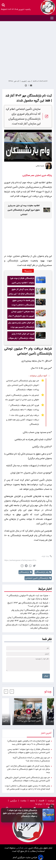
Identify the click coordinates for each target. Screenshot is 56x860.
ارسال (46, 676)
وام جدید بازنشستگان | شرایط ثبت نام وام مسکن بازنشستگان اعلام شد (27, 626)
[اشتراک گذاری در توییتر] (34, 565)
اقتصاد (41, 800)
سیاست (51, 800)
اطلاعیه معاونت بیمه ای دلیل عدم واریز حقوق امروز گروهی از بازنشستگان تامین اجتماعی (24, 210)
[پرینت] (26, 85)
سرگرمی (13, 800)
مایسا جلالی (40, 166)
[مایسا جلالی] (48, 166)
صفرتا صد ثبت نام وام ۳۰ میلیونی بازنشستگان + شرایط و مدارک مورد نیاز (27, 597)
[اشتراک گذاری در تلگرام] (26, 565)
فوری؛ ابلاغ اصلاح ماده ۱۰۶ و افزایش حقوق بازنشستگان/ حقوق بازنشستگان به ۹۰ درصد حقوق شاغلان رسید (28, 743)
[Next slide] (6, 691)
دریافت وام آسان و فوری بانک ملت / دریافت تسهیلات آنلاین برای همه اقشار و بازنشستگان (22, 420)
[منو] (28, 18)
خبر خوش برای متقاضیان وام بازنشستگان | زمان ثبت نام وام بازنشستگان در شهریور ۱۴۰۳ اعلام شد (27, 619)
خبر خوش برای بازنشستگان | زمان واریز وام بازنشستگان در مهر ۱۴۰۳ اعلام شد (30, 611)
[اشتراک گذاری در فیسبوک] (22, 566)
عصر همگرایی (21, 848)
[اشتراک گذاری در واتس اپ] (30, 565)
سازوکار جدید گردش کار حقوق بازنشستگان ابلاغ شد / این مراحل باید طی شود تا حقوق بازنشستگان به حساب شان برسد (21, 292)
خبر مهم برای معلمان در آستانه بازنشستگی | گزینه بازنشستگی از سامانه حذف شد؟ (31, 759)
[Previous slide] (12, 691)
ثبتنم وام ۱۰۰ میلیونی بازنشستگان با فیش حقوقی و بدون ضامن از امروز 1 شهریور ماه (22, 397)
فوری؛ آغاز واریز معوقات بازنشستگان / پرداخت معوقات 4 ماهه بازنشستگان (24, 407)
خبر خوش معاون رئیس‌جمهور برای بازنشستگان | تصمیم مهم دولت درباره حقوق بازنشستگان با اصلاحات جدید (21, 325)
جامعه (32, 800)
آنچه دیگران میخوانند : (38, 375)
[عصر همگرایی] (48, 7)
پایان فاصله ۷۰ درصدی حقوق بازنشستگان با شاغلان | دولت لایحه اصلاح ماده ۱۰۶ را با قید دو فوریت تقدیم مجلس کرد (22, 303)
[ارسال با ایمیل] (31, 85)
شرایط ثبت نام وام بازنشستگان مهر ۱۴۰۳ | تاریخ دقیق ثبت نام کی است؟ (28, 604)
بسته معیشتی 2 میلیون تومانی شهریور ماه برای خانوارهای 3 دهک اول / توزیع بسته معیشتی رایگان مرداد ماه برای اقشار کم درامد (21, 314)
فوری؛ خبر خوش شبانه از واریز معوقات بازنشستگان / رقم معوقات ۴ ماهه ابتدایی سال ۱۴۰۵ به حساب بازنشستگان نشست (21, 336)
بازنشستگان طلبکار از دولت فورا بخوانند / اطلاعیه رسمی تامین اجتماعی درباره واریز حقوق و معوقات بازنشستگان (20, 813)
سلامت (23, 800)
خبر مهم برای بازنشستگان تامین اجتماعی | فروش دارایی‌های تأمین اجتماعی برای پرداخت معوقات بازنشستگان (22, 385)
